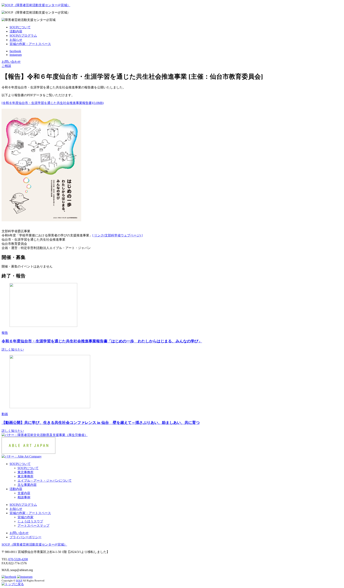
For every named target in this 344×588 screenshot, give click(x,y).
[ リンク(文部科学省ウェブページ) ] (117, 235)
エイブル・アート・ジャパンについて (45, 480)
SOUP (34, 544)
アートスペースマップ (33, 525)
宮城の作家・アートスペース (30, 44)
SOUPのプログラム (23, 35)
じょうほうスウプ (30, 521)
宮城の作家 (25, 517)
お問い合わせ (19, 533)
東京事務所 (25, 476)
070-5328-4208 (18, 559)
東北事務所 (25, 472)
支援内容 (24, 493)
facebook (15, 51)
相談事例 (24, 497)
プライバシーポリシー (25, 537)
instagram (16, 54)
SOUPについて (20, 27)
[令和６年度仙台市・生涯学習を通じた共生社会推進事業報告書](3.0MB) (53, 103)
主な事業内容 (27, 484)
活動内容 (16, 31)
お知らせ (16, 39)
